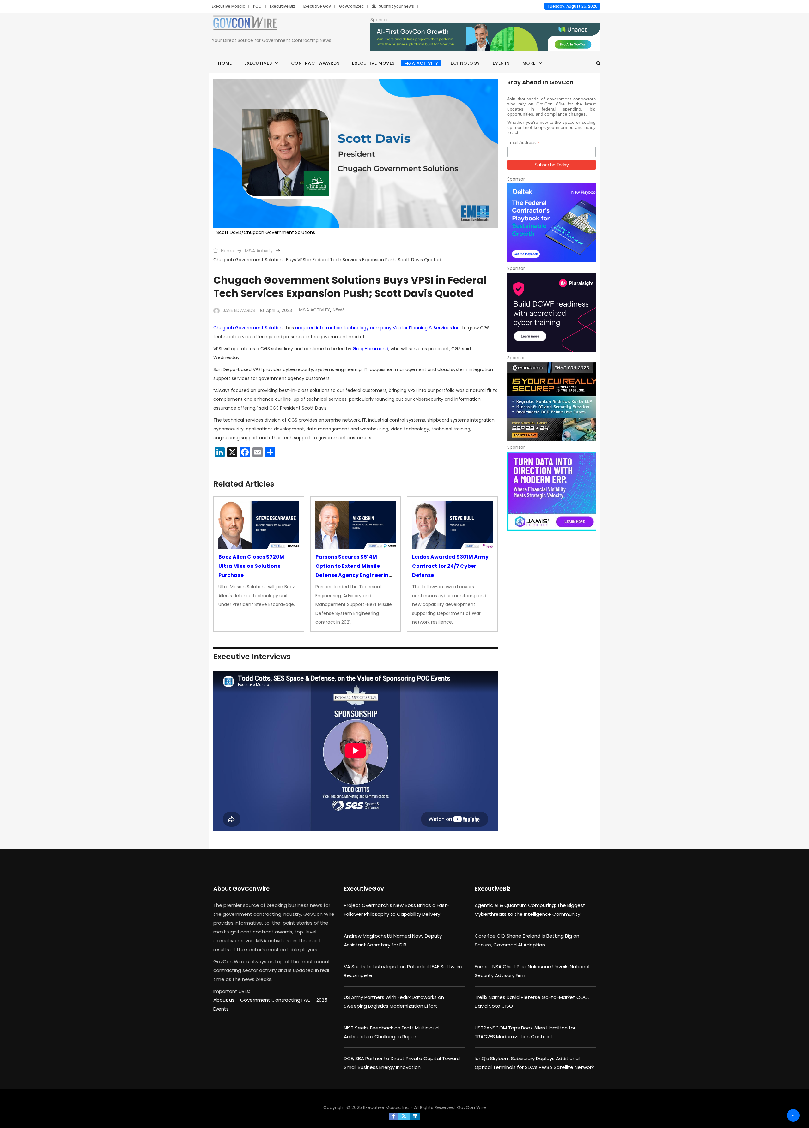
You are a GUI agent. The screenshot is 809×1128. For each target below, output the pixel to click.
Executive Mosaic (228, 6)
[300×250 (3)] (551, 312)
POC (257, 6)
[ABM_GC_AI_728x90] (485, 37)
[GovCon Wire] (245, 24)
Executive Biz (282, 6)
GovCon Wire (471, 1107)
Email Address (523, 143)
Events (501, 63)
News (339, 310)
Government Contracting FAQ (276, 1000)
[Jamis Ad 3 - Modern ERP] (551, 491)
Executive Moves (373, 63)
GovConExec (351, 6)
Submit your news (396, 6)
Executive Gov (317, 6)
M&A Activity (421, 63)
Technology (464, 63)
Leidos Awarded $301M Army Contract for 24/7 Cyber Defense (450, 566)
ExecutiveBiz (493, 888)
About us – (226, 1000)
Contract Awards (315, 63)
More (529, 63)
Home (225, 63)
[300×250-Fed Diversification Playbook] (551, 222)
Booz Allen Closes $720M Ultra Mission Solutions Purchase (251, 566)
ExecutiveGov (364, 888)
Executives (258, 63)
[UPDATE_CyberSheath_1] (551, 401)
